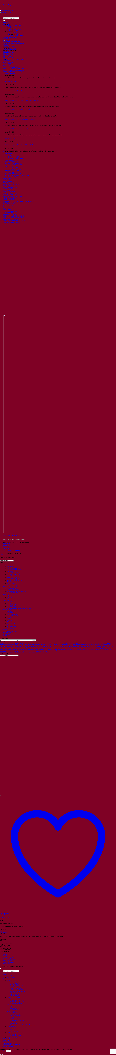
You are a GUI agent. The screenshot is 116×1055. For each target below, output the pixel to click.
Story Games (7, 600)
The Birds (13, 1034)
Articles (5, 22)
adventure (20, 644)
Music (5, 635)
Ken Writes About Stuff (13, 574)
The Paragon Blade (13, 592)
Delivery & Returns (9, 959)
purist (75, 649)
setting (3, 652)
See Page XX (7, 548)
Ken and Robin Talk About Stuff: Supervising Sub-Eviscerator (20, 119)
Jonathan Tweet (109, 646)
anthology (28, 644)
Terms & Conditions (9, 957)
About (5, 954)
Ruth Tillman (108, 649)
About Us (6, 545)
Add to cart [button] (3, 932)
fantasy (3, 646)
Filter (34, 640)
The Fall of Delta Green (14, 569)
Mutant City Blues (12, 577)
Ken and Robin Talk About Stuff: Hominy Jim (16, 71)
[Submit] (4, 20)
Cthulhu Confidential (13, 589)
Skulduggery (10, 628)
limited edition (22, 649)
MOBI (27, 649)
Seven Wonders (11, 606)
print (71, 649)
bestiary (35, 644)
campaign (49, 644)
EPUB (109, 644)
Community (7, 543)
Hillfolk (9, 603)
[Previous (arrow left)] (0, 1054)
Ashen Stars (10, 566)
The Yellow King (12, 585)
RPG (102, 649)
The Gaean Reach (12, 573)
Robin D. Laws (92, 649)
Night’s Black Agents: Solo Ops (16, 591)
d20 (77, 644)
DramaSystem (93, 644)
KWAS (9, 619)
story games (10, 652)
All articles (10, 976)
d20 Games (6, 594)
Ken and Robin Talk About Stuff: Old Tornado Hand (17, 109)
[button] (1, 555)
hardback (70, 646)
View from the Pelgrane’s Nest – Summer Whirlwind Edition (19, 145)
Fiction (5, 629)
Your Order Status (8, 962)
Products (6, 152)
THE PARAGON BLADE (12, 536)
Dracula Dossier (83, 644)
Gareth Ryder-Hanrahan (28, 646)
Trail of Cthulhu (11, 583)
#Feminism (10, 602)
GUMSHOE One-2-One (10, 586)
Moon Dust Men (5, 917)
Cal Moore (41, 644)
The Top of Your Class (10, 81)
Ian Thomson (101, 646)
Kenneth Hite (5, 649)
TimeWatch (10, 582)
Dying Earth (102, 644)
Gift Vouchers (7, 632)
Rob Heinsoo (81, 649)
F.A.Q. (5, 956)
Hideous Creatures (80, 646)
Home (2, 553)
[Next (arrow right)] (2, 1054)
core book (57, 644)
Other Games (7, 609)
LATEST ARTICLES (10, 73)
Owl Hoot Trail (11, 599)
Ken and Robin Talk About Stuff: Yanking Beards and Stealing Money (22, 100)
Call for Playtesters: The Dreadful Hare (14, 91)
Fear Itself (10, 571)
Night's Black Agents (38, 649)
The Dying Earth (12, 614)
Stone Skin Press (12, 631)
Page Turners (11, 622)
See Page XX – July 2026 (11, 138)
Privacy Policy (7, 960)
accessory (11, 644)
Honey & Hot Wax (12, 605)
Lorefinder (10, 576)
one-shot (50, 649)
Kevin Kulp (15, 649)
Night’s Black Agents (13, 579)
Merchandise (7, 634)
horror (94, 646)
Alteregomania (11, 588)
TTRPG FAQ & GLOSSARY (12, 550)
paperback (59, 649)
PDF (66, 649)
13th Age (9, 596)
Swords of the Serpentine (14, 580)
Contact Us (7, 547)
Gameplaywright (12, 1037)
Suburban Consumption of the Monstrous (19, 608)
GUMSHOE (6, 565)
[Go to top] (0, 968)
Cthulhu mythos (68, 644)
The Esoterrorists (12, 568)
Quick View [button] (3, 914)
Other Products (11, 1026)
